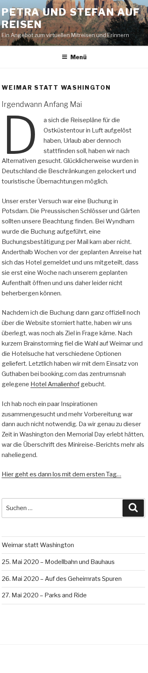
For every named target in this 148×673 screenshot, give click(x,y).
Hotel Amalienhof (54, 384)
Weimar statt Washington (38, 545)
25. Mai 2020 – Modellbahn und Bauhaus (58, 562)
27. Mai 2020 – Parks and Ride (44, 595)
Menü (78, 56)
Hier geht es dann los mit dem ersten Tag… (61, 474)
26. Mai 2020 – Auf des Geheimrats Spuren (62, 578)
